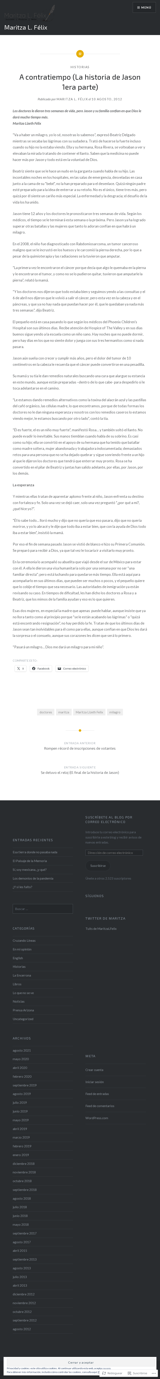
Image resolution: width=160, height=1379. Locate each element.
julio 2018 (20, 1207)
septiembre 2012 (25, 1320)
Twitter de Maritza (105, 918)
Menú (146, 7)
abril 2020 (20, 1068)
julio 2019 (20, 1102)
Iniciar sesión (94, 1082)
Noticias (19, 1001)
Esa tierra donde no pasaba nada (35, 852)
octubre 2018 (22, 1181)
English (18, 958)
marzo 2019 (21, 1137)
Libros (17, 984)
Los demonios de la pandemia (33, 878)
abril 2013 (20, 1285)
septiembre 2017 (25, 1233)
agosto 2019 (22, 1094)
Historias (80, 67)
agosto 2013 (22, 1268)
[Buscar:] (43, 909)
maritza (63, 712)
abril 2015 (20, 1250)
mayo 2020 (21, 1059)
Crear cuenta (94, 1070)
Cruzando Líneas (24, 940)
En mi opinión (22, 949)
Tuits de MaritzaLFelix (101, 928)
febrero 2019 (22, 1146)
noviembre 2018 (24, 1172)
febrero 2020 (22, 1076)
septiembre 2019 (25, 1085)
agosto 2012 (22, 1329)
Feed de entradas (97, 1094)
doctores (46, 712)
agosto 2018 (22, 1198)
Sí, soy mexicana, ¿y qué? (30, 869)
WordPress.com (96, 1118)
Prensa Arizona (23, 1010)
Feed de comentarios (99, 1106)
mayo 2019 (21, 1120)
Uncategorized (23, 1019)
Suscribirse (98, 865)
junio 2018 (20, 1216)
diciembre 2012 (24, 1294)
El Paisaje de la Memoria (30, 861)
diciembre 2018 (24, 1163)
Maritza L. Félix (25, 27)
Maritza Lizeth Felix (89, 712)
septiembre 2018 (25, 1190)
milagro (114, 712)
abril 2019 (20, 1129)
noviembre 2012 (24, 1303)
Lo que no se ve (23, 993)
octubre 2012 (22, 1312)
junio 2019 (20, 1111)
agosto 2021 (22, 1050)
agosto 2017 (22, 1242)
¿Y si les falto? (22, 887)
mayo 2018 (21, 1224)
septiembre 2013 (25, 1259)
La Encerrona (22, 975)
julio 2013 (20, 1277)
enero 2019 (21, 1155)
